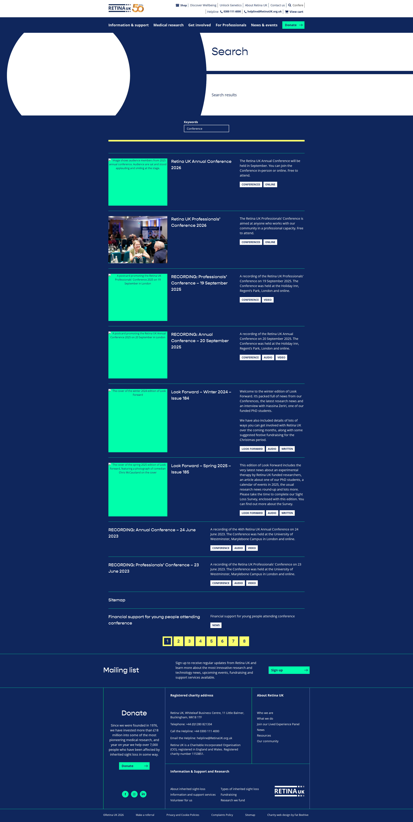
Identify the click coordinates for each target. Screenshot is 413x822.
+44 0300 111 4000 (206, 731)
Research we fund (233, 800)
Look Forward (252, 449)
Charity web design (278, 815)
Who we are (265, 713)
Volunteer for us (181, 800)
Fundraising (229, 794)
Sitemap (116, 600)
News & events (264, 24)
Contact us (278, 5)
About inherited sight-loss (187, 789)
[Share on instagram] (134, 794)
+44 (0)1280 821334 (199, 724)
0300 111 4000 (232, 11)
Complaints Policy (222, 815)
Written (287, 449)
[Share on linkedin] (143, 794)
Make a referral (145, 815)
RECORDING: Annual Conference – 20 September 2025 (200, 341)
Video (268, 300)
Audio (268, 357)
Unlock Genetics (231, 5)
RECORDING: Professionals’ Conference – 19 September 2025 (199, 283)
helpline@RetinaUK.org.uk (264, 11)
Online (270, 184)
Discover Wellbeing (203, 5)
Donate (291, 25)
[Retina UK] (126, 8)
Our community (267, 741)
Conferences (251, 184)
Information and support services (193, 794)
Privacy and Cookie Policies (182, 815)
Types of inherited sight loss (240, 789)
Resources (264, 735)
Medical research (168, 24)
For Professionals (231, 24)
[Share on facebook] (125, 794)
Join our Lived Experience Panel (278, 724)
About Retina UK (256, 5)
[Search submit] (289, 5)
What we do (265, 718)
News (216, 625)
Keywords (191, 122)
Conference (250, 300)
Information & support (128, 24)
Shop (183, 5)
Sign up (277, 670)
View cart (296, 12)
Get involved (199, 24)
